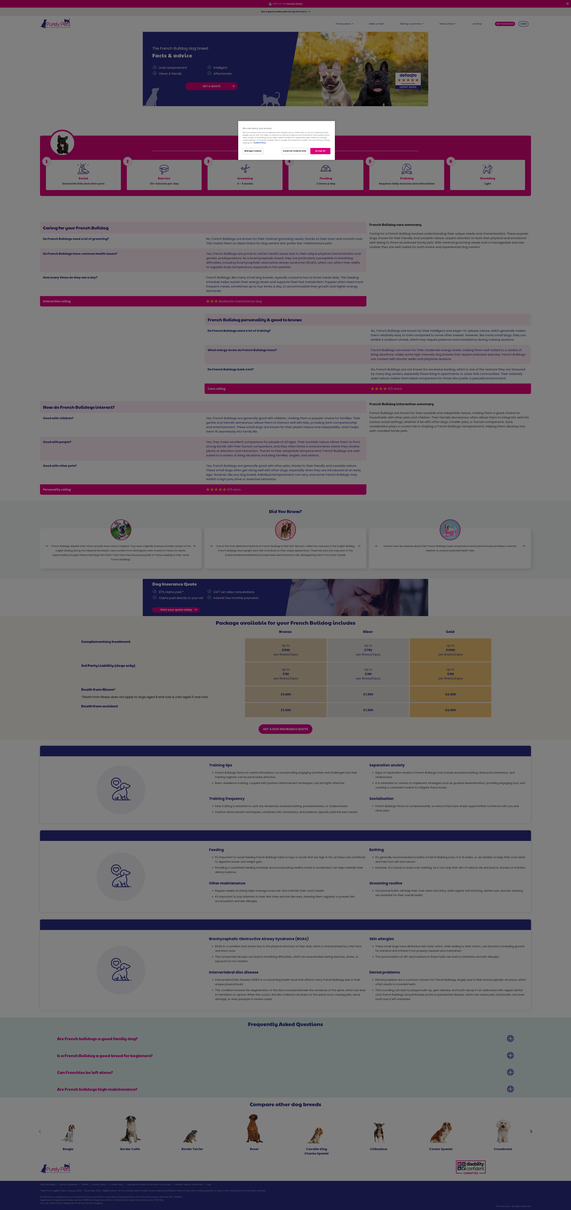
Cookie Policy (259, 143)
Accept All (320, 151)
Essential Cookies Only (294, 151)
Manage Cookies (253, 151)
